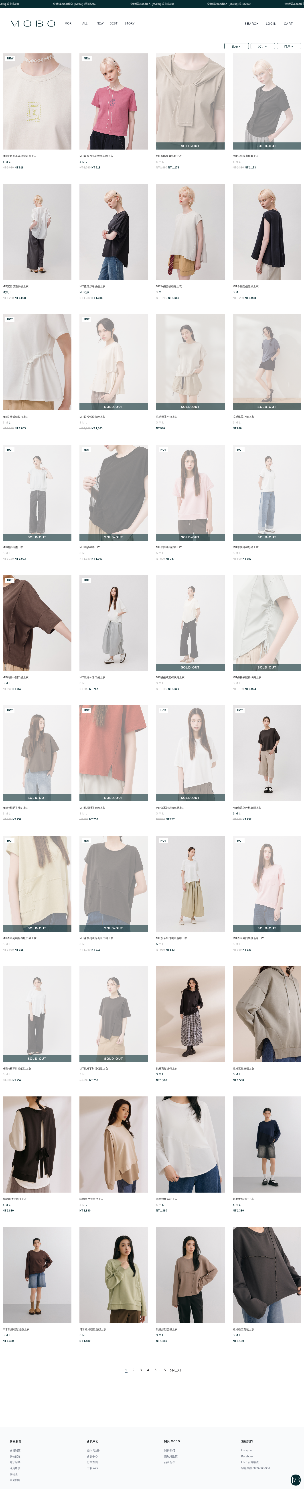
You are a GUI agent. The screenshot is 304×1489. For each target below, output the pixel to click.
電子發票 (15, 1462)
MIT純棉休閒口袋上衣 (15, 677)
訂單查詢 (92, 1462)
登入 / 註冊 (93, 1450)
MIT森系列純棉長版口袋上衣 (19, 938)
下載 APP (92, 1468)
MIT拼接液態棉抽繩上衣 (170, 677)
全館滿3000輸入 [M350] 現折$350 (203, 4)
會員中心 (92, 1456)
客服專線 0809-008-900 (255, 1468)
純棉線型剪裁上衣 (166, 1329)
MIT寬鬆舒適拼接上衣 (15, 286)
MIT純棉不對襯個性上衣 (17, 1068)
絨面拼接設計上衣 (166, 1199)
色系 (235, 46)
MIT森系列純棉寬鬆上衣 (170, 807)
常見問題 (15, 1480)
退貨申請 (15, 1468)
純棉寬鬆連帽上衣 (166, 1068)
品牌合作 (169, 1462)
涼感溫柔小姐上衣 (166, 416)
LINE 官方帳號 (250, 1462)
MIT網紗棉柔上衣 (13, 547)
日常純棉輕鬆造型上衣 (16, 1329)
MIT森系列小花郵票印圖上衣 (19, 156)
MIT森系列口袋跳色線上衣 (171, 938)
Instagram (247, 1450)
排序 (287, 46)
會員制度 (15, 1450)
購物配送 (15, 1456)
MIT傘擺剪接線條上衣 (169, 286)
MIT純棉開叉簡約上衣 (15, 807)
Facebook (247, 1456)
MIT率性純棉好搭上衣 (169, 547)
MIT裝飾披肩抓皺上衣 (169, 156)
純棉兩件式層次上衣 (15, 1199)
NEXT (177, 1370)
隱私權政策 (171, 1456)
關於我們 (169, 1450)
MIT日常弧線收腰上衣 (15, 416)
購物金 (14, 1474)
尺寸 (261, 46)
